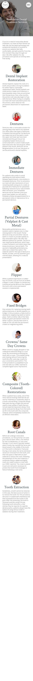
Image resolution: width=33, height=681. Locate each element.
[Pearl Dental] (5, 5)
